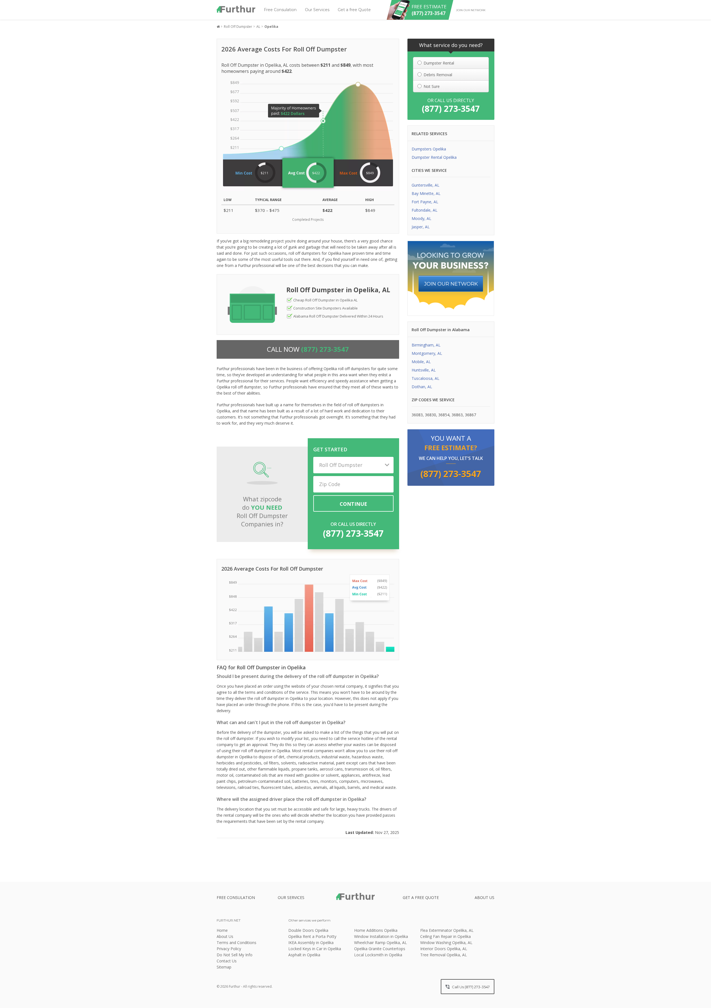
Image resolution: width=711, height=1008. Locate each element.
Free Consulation (280, 9)
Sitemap (224, 967)
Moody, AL (421, 218)
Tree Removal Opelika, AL (443, 954)
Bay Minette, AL (426, 193)
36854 (443, 414)
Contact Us (227, 961)
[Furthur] (236, 9)
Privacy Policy (229, 948)
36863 (457, 414)
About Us (225, 936)
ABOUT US (484, 897)
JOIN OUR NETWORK (451, 284)
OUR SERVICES (291, 897)
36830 (430, 414)
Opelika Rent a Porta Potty (312, 936)
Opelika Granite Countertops (379, 948)
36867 (470, 414)
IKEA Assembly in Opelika (311, 942)
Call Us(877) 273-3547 (470, 987)
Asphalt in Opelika (304, 954)
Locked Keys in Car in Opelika (314, 948)
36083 (417, 414)
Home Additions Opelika (375, 930)
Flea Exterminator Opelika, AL (447, 930)
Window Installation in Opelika (381, 936)
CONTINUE (353, 504)
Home (222, 930)
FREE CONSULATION (236, 897)
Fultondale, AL (424, 210)
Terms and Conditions (236, 942)
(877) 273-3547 (353, 533)
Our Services (317, 9)
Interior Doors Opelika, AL (443, 948)
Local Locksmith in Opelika (378, 954)
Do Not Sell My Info (234, 954)
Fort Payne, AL (425, 201)
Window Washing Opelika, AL (446, 942)
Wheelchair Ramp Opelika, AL (380, 942)
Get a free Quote (354, 9)
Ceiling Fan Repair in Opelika (445, 936)
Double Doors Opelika (308, 930)
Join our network (470, 10)
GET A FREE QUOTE (421, 897)
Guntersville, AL (425, 185)
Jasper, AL (421, 226)
